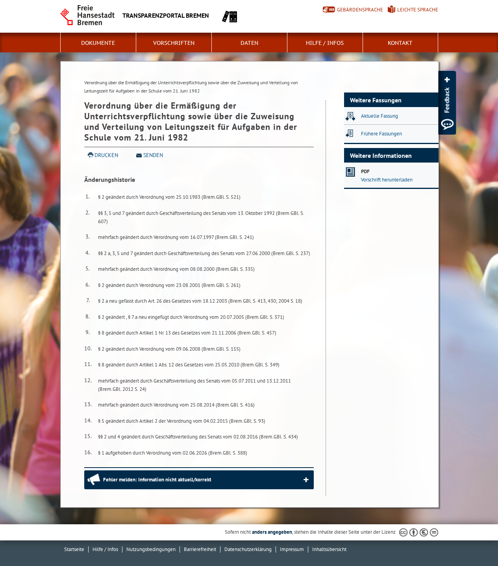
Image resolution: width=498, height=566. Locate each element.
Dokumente (98, 42)
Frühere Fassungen (381, 133)
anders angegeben (272, 532)
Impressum (292, 549)
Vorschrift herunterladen (387, 179)
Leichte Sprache (417, 9)
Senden (153, 155)
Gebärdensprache (360, 9)
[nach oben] (473, 541)
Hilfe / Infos (325, 42)
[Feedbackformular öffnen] (447, 103)
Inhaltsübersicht (329, 549)
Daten (249, 42)
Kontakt (400, 42)
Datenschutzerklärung (248, 549)
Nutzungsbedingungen (151, 549)
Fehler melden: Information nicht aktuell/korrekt (157, 479)
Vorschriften (173, 42)
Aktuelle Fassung (379, 116)
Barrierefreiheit (200, 549)
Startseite (74, 549)
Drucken (106, 155)
